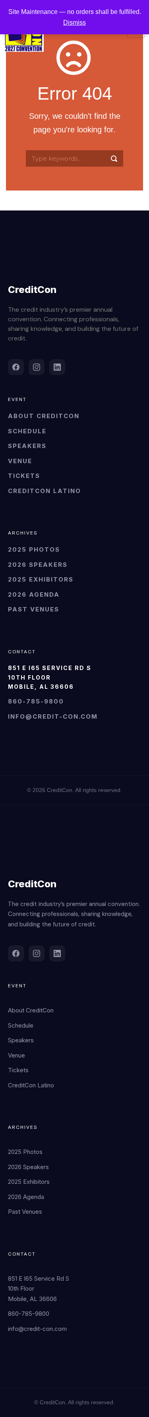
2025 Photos (34, 549)
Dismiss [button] (74, 22)
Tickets (24, 476)
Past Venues (33, 609)
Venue (20, 461)
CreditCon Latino (44, 491)
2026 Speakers (38, 564)
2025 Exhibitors (41, 579)
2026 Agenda (34, 594)
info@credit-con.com (53, 716)
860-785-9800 (36, 701)
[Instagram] (37, 367)
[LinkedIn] (57, 367)
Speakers (27, 446)
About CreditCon (43, 416)
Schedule (27, 431)
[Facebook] (16, 367)
